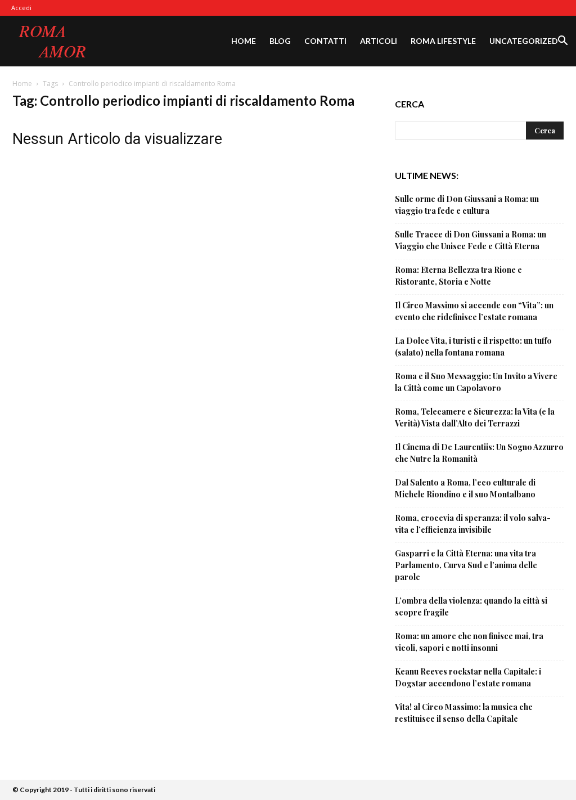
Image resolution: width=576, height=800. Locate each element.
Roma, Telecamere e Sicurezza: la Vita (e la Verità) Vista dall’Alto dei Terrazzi (475, 417)
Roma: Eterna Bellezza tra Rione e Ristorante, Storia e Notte (458, 275)
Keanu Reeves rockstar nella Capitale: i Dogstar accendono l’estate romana (468, 677)
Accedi (21, 7)
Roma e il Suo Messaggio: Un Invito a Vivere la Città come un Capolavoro (476, 382)
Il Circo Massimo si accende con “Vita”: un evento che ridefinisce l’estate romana (474, 311)
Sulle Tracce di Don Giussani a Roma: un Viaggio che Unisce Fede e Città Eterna (470, 240)
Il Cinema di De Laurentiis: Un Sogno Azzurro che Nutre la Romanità (479, 453)
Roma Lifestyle (443, 41)
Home (243, 41)
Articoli (378, 41)
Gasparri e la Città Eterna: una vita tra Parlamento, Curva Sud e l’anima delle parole (466, 565)
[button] (562, 42)
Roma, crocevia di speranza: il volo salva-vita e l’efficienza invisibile (473, 524)
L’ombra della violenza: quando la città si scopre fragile (471, 606)
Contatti (325, 41)
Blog (280, 41)
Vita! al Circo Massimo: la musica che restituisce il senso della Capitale (464, 713)
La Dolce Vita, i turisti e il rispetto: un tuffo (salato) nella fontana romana (473, 346)
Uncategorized (523, 41)
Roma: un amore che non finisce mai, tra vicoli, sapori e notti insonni (469, 642)
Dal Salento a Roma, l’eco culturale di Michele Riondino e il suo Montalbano (465, 488)
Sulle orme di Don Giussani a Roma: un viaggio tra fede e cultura (467, 205)
